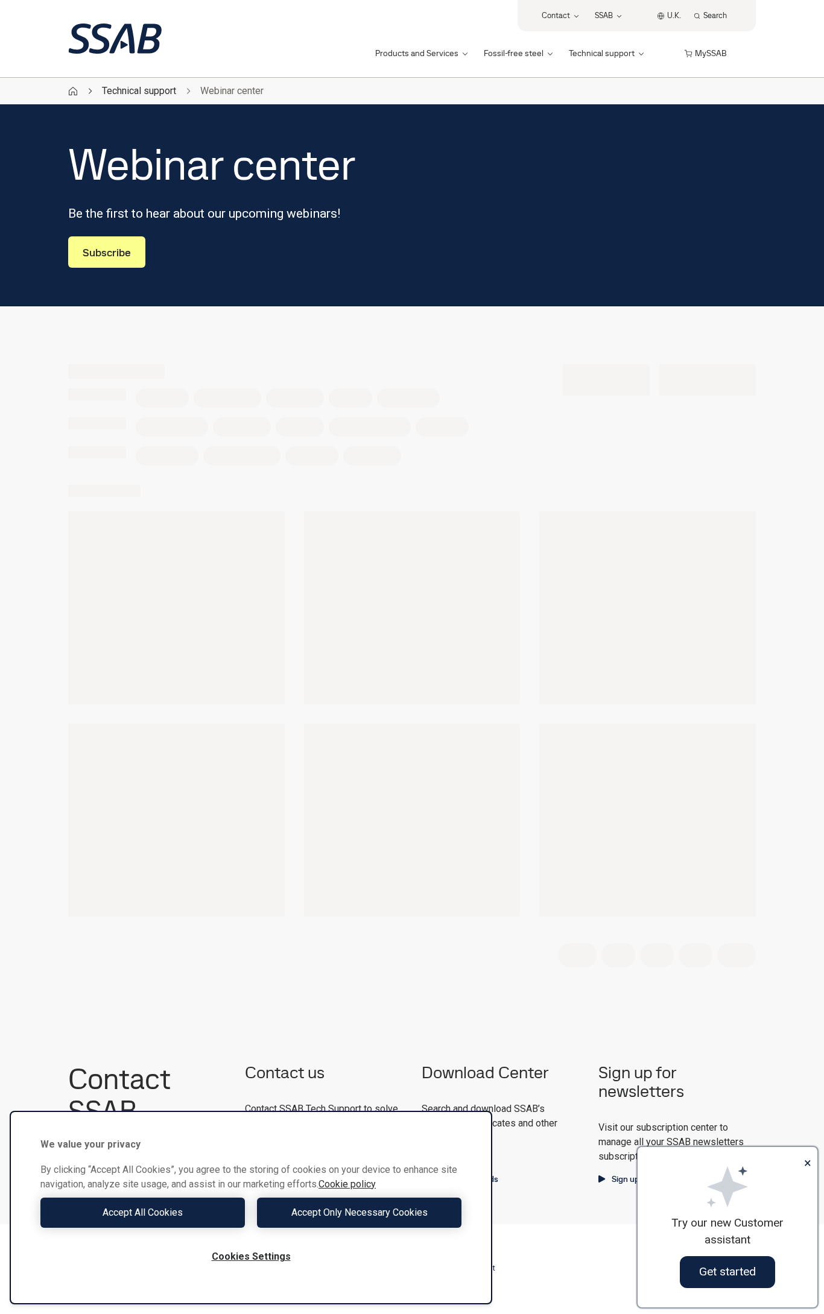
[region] (251, 1207)
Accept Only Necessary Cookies (359, 1212)
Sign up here (635, 1178)
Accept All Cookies (143, 1212)
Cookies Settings (251, 1256)
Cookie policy (347, 1184)
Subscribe (107, 252)
